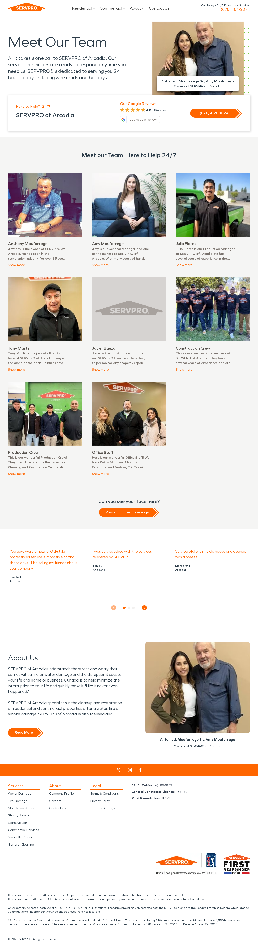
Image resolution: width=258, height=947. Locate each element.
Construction (17, 823)
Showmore (16, 265)
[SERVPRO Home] (26, 7)
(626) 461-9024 (235, 9)
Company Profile (61, 793)
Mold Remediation (21, 808)
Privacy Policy (100, 801)
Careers (55, 801)
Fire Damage (18, 801)
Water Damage (19, 793)
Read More (24, 732)
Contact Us (159, 8)
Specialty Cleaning (22, 837)
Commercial (111, 8)
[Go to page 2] (129, 608)
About (135, 8)
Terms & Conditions (104, 793)
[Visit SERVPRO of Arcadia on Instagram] (130, 770)
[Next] (144, 607)
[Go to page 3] (133, 608)
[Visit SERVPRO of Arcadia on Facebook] (140, 770)
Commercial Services (23, 830)
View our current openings (127, 512)
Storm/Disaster (19, 815)
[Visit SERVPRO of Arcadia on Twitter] (118, 770)
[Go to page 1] (124, 608)
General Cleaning (21, 844)
